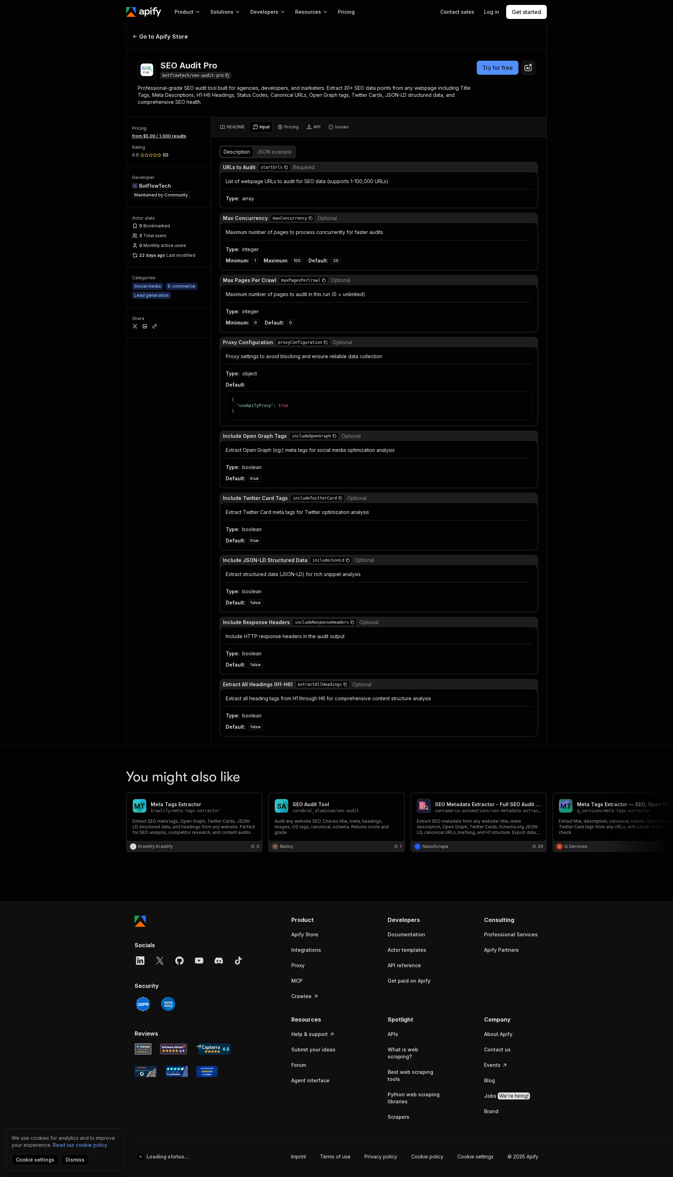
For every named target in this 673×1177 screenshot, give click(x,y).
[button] (286, 167)
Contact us (497, 1049)
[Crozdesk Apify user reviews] (207, 1071)
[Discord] (218, 960)
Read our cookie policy (80, 1145)
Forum (298, 1065)
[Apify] (143, 12)
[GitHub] (179, 960)
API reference (404, 965)
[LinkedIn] (140, 960)
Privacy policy (381, 1156)
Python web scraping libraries (414, 1097)
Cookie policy (427, 1156)
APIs (393, 1034)
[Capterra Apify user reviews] (213, 1049)
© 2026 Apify (523, 1156)
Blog (489, 1080)
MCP (296, 981)
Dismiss (75, 1160)
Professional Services (511, 934)
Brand (491, 1111)
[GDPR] (143, 1004)
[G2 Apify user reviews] (146, 1071)
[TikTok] (238, 960)
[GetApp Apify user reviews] (143, 1049)
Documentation (406, 934)
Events (492, 1065)
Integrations (306, 950)
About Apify (498, 1034)
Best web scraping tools (410, 1075)
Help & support (309, 1034)
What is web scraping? (403, 1052)
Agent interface (310, 1080)
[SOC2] (168, 1004)
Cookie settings (475, 1156)
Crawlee (301, 996)
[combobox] (528, 68)
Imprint (298, 1156)
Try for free (497, 67)
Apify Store (304, 934)
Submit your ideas (313, 1049)
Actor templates (407, 950)
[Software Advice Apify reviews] (174, 1049)
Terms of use (335, 1156)
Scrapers (398, 1117)
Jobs (506, 1096)
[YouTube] (199, 960)
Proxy (298, 965)
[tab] (232, 127)
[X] (159, 960)
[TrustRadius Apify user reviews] (176, 1071)
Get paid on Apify (409, 981)
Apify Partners (501, 950)
